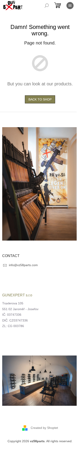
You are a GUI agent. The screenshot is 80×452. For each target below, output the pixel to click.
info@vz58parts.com (23, 265)
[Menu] (70, 5)
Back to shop (40, 99)
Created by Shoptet (44, 428)
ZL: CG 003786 (13, 326)
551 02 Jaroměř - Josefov (20, 309)
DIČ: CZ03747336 (15, 320)
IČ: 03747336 (11, 314)
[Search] (46, 5)
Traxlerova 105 (12, 303)
